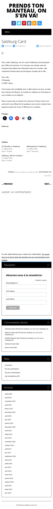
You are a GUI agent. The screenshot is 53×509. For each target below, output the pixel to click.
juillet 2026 (8, 394)
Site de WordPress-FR (12, 376)
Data (17, 344)
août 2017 (8, 449)
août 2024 (8, 398)
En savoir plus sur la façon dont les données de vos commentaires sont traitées (25, 257)
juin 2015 (8, 493)
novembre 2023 (10, 401)
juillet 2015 (8, 489)
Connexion (8, 365)
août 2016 (8, 460)
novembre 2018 (10, 442)
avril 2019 (8, 438)
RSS (34, 23)
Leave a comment (45, 46)
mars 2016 (8, 475)
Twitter (19, 23)
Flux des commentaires (12, 373)
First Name (10, 291)
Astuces (16, 172)
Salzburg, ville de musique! (12, 156)
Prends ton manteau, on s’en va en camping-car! (32, 329)
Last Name (10, 299)
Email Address (12, 283)
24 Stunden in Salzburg (11, 146)
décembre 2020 (10, 412)
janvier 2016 (9, 478)
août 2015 (8, 486)
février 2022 (9, 409)
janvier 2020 (9, 423)
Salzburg (31, 172)
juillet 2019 (8, 434)
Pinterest (24, 23)
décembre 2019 (10, 427)
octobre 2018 (9, 445)
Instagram (29, 23)
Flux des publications (12, 369)
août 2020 (8, 416)
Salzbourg (23, 172)
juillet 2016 (8, 464)
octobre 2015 (9, 482)
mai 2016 (8, 467)
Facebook (13, 23)
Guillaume (8, 46)
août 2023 (8, 405)
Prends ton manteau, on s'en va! (26, 10)
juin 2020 (8, 420)
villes (36, 172)
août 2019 (8, 431)
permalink (47, 175)
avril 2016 (8, 471)
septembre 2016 (10, 456)
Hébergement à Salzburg (36, 146)
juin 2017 (8, 453)
